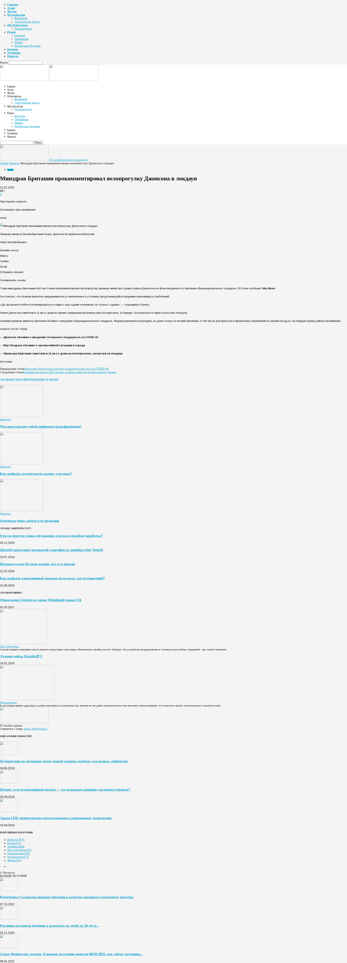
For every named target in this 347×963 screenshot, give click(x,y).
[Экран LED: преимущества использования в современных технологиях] (9, 811)
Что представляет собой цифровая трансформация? (41, 426)
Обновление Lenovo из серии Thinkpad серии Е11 (40, 600)
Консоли (19, 35)
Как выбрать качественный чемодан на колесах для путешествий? (52, 578)
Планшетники (23, 28)
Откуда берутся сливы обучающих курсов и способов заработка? (51, 536)
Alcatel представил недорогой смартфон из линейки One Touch (51, 550)
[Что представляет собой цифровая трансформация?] (21, 416)
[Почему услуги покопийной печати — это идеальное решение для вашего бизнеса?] (9, 782)
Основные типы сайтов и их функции (29, 521)
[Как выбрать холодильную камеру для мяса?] (21, 463)
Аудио (11, 8)
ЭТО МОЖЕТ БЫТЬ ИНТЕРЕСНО (19, 379)
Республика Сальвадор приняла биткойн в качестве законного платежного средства (66, 897)
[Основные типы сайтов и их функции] (21, 510)
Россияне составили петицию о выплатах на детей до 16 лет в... (49, 926)
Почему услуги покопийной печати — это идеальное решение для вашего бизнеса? (65, 789)
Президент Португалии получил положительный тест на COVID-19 (66, 369)
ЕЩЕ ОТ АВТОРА (48, 379)
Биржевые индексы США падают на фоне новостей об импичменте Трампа (69, 372)
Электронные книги (27, 22)
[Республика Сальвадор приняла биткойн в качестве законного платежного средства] (9, 890)
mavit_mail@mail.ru (35, 728)
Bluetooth (20, 18)
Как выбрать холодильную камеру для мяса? (36, 474)
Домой (4, 163)
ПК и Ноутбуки (17, 25)
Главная (12, 4)
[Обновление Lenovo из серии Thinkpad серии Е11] (23, 643)
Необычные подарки (27, 46)
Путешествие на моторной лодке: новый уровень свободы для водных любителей (64, 761)
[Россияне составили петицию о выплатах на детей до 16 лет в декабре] (9, 918)
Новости (12, 56)
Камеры (12, 49)
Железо (12, 11)
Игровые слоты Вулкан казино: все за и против (37, 564)
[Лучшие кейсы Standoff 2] (27, 699)
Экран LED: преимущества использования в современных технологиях (56, 818)
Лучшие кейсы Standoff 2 (21, 656)
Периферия (21, 39)
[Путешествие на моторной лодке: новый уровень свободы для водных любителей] (9, 754)
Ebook (18, 42)
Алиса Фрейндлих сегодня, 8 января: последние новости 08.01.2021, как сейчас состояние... (71, 954)
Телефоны (14, 52)
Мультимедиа (16, 15)
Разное (11, 32)
